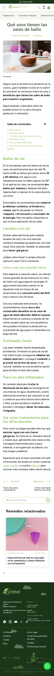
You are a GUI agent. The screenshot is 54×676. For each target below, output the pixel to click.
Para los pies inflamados (20, 142)
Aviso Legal (32, 632)
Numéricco (30, 673)
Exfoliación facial (17, 139)
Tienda (6, 640)
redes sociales (11, 465)
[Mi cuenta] (43, 7)
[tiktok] (26, 622)
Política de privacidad (36, 646)
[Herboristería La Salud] (18, 7)
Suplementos (8, 16)
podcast (35, 465)
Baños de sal (15, 130)
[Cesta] (48, 7)
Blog (5, 643)
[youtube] (15, 622)
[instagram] (10, 622)
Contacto (7, 636)
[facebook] (4, 622)
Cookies (30, 643)
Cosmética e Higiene (27, 16)
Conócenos (8, 632)
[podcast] (21, 622)
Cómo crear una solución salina (27, 136)
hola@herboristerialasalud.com (14, 610)
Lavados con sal (16, 133)
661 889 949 (7, 613)
